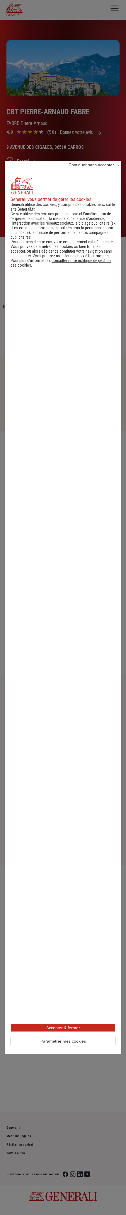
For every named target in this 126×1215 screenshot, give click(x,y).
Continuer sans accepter (91, 164)
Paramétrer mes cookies (63, 1041)
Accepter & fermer (63, 1027)
